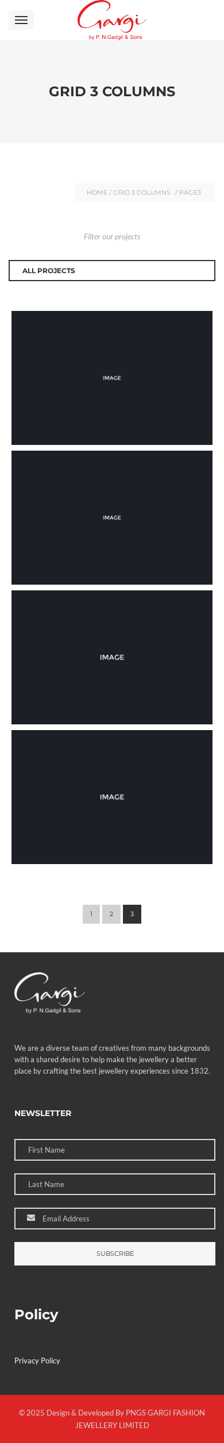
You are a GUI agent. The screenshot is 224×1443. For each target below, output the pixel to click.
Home (97, 192)
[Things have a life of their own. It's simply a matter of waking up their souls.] (204, 319)
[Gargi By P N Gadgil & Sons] (112, 20)
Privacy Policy (37, 1360)
